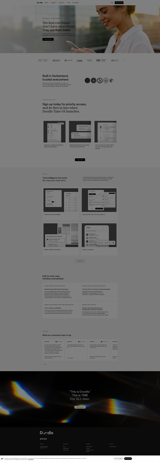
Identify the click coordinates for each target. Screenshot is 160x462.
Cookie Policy (30, 459)
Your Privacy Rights (118, 458)
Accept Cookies (128, 458)
